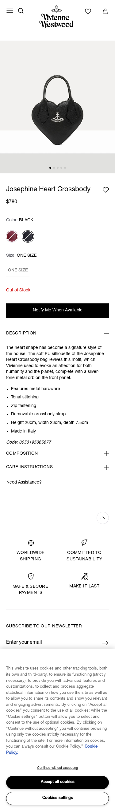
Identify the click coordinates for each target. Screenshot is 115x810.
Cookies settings (57, 798)
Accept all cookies (58, 782)
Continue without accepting (57, 768)
